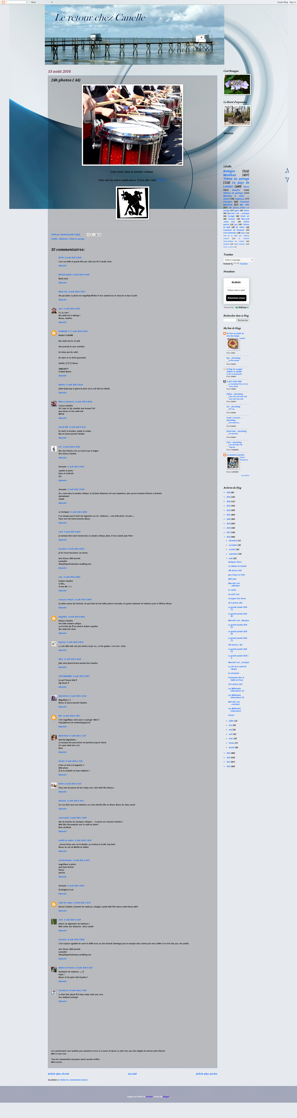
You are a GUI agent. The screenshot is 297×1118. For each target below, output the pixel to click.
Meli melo (232, 579)
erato (61, 920)
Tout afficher (245, 475)
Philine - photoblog (235, 394)
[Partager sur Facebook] (96, 234)
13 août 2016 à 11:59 (73, 761)
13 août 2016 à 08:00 (78, 512)
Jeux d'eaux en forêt (236, 575)
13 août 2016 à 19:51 (81, 860)
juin (231, 725)
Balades (236, 190)
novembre (233, 545)
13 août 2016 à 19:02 (82, 840)
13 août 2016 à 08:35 (75, 549)
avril (231, 734)
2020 (229, 519)
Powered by (229, 307)
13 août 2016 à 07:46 (75, 489)
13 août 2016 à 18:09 (77, 818)
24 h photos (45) (235, 603)
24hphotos (63, 239)
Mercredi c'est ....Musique (234, 584)
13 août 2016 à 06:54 (83, 402)
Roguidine (63, 617)
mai (230, 730)
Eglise (236, 211)
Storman (149, 1097)
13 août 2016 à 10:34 (77, 696)
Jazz (236, 224)
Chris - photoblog (234, 442)
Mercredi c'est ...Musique (238, 620)
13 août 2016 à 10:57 (71, 716)
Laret (61, 532)
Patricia (161, 180)
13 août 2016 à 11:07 (77, 736)
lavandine (63, 549)
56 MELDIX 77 (64, 331)
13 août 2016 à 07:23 (77, 427)
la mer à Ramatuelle (234, 374)
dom (60, 309)
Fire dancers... (234, 423)
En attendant (233, 673)
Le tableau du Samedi (237, 566)
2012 (229, 766)
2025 (229, 497)
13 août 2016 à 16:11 (75, 801)
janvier (232, 747)
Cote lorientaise (230, 233)
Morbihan (229, 175)
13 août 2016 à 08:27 (72, 532)
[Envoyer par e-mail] (87, 234)
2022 (229, 510)
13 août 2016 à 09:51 (81, 676)
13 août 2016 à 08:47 (71, 577)
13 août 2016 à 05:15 (71, 309)
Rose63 (62, 761)
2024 (229, 501)
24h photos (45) (235, 570)
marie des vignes (66, 903)
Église (243, 233)
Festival (226, 244)
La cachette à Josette (235, 455)
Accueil (132, 1073)
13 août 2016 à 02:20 (80, 275)
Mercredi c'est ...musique (238, 662)
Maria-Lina (63, 292)
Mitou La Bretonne (66, 402)
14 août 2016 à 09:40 (75, 940)
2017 (229, 532)
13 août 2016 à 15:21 (73, 784)
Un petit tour (233, 594)
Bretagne (229, 171)
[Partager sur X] (93, 234)
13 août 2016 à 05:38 (74, 385)
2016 (229, 537)
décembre (233, 541)
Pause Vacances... (244, 459)
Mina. (61, 659)
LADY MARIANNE (65, 676)
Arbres (246, 211)
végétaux (239, 198)
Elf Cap (231, 409)
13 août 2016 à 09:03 (76, 617)
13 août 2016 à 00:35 (73, 258)
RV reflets (240, 227)
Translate (244, 264)
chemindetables (65, 860)
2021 (229, 515)
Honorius (62, 801)
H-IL (60, 447)
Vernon (231, 715)
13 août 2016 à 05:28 (79, 331)
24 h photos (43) (235, 684)
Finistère (227, 201)
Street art (245, 216)
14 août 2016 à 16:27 (84, 968)
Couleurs (231, 219)
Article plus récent (58, 1073)
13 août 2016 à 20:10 (75, 886)
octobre (232, 549)
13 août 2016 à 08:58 (83, 600)
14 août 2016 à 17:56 (77, 990)
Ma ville (244, 204)
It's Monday (233, 433)
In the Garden (234, 360)
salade (242, 338)
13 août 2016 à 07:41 (75, 467)
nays (60, 577)
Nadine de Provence (67, 968)
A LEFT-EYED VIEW (234, 382)
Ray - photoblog (233, 358)
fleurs (246, 186)
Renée (61, 784)
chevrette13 (63, 990)
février (232, 743)
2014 (229, 758)
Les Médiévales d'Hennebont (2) (236, 696)
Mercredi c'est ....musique (238, 213)
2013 (229, 762)
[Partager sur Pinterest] (99, 234)
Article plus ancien (206, 1073)
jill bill (61, 258)
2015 (229, 753)
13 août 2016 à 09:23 (74, 642)
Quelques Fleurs (235, 562)
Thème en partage (76, 239)
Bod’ (60, 716)
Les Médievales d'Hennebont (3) (236, 690)
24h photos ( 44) (235, 645)
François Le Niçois (66, 600)
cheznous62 (64, 818)
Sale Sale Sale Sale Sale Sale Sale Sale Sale (238, 397)
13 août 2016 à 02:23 (76, 292)
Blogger (166, 1097)
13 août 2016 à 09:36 (72, 659)
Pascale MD (63, 427)
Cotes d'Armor (239, 244)
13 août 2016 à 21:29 (72, 920)
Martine (62, 385)
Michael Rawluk (65, 275)
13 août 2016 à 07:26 (71, 447)
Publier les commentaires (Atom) (73, 1080)
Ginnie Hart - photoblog (237, 431)
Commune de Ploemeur (234, 230)
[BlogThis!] (90, 234)
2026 (229, 492)
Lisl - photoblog (233, 407)
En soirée (232, 590)
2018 (229, 528)
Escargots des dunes (237, 598)
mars (231, 738)
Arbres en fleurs (228, 247)
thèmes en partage (233, 193)
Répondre (63, 266)
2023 (229, 506)
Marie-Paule (63, 736)
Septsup (62, 642)
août (231, 558)
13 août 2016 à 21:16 (82, 903)
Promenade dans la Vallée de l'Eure (236, 679)
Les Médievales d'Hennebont (234, 709)
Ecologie (231, 216)
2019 (229, 524)
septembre (233, 554)
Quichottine (64, 696)
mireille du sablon (66, 840)
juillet (231, 721)
